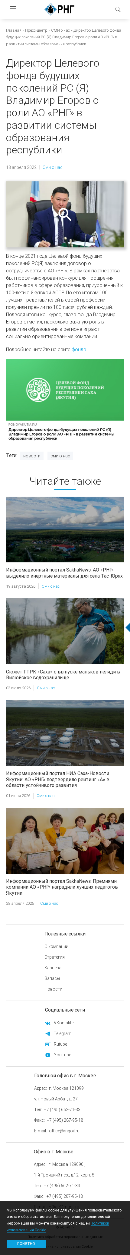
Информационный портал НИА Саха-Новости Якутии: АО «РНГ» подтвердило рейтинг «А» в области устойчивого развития (57, 779)
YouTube (62, 1054)
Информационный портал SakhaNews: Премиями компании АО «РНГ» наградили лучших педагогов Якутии (62, 887)
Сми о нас (53, 167)
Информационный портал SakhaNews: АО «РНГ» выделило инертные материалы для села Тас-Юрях (64, 573)
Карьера (52, 967)
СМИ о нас (60, 30)
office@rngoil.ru (64, 1131)
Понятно (26, 1243)
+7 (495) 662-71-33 (62, 1109)
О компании (56, 946)
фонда (79, 349)
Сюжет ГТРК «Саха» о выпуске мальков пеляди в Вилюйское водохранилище (63, 674)
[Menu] (12, 9)
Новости (32, 456)
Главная (13, 30)
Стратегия (54, 957)
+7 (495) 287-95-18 (65, 1120)
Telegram (63, 1033)
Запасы (52, 978)
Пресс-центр (36, 30)
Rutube (60, 1044)
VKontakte (63, 1023)
